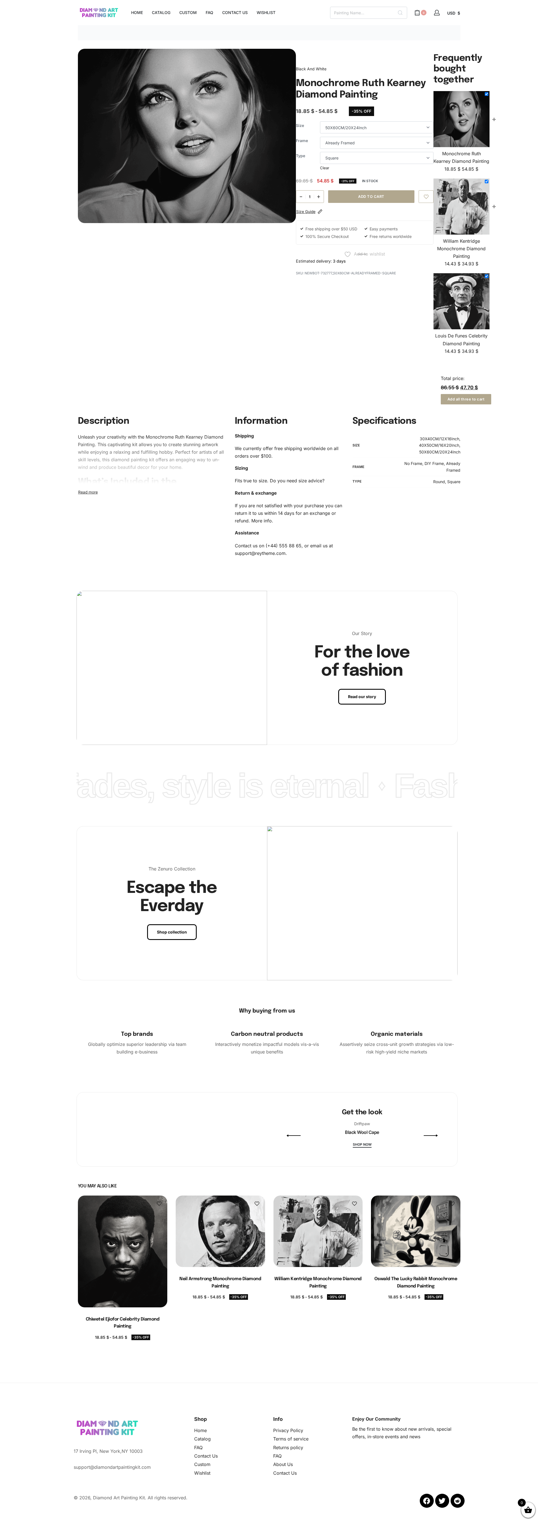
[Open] (172, 1164)
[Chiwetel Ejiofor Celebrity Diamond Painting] (122, 1251)
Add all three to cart (466, 399)
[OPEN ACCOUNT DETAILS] (437, 13)
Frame (302, 140)
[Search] (400, 13)
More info (261, 521)
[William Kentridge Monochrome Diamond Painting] (318, 1231)
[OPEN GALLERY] (187, 136)
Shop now (362, 1145)
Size (300, 125)
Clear (324, 168)
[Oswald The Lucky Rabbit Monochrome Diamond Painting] (415, 1231)
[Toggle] (88, 492)
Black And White (311, 68)
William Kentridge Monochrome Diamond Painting (461, 248)
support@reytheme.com (260, 553)
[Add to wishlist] (426, 196)
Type (300, 155)
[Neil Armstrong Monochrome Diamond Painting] (220, 1231)
